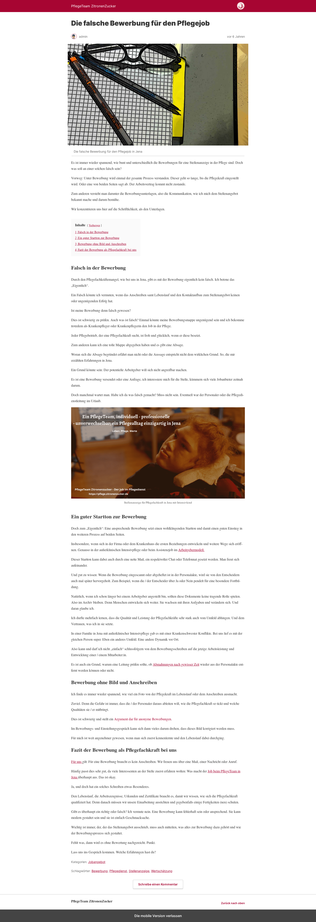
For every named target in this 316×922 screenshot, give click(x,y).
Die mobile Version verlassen (158, 916)
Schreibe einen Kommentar (158, 884)
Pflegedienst (118, 871)
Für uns (76, 761)
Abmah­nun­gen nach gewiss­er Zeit (176, 664)
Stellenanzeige (139, 871)
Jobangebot (96, 862)
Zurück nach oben (233, 903)
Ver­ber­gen (94, 225)
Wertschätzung (161, 871)
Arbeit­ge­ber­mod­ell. (191, 549)
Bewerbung (100, 871)
